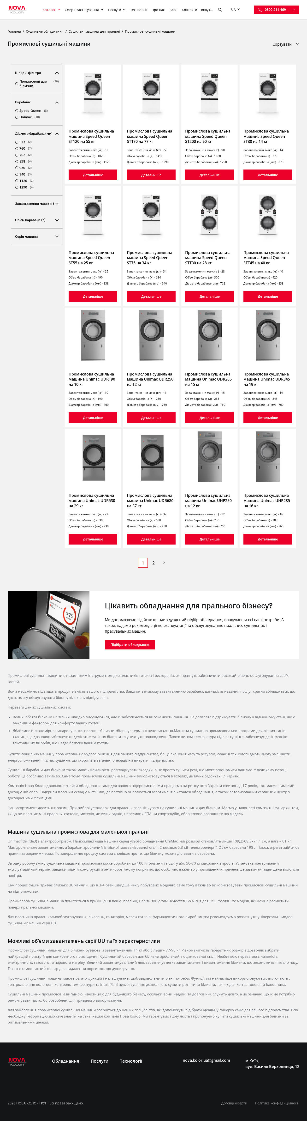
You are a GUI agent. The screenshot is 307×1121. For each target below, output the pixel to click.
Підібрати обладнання (130, 644)
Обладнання (65, 1061)
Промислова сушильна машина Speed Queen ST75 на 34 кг (149, 258)
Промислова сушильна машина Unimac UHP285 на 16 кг (266, 500)
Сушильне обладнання (45, 31)
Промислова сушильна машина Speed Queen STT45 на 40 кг (266, 258)
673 (25, 142)
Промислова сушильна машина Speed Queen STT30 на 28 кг (207, 258)
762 (25, 155)
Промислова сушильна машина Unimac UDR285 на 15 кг (208, 379)
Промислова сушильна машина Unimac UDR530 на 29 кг (92, 500)
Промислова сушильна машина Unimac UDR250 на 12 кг (150, 379)
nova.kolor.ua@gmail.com (206, 1060)
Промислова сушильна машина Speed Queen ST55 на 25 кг (91, 258)
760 (25, 148)
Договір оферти (234, 1103)
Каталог (49, 9)
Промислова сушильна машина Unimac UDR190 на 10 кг (92, 379)
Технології (138, 9)
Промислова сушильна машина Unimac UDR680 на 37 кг (150, 500)
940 (25, 174)
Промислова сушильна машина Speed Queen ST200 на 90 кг (207, 136)
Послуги (114, 9)
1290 (26, 187)
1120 (26, 181)
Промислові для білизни (39, 83)
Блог (173, 9)
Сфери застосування (82, 9)
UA (233, 9)
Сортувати (282, 44)
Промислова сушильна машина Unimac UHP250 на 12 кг (208, 500)
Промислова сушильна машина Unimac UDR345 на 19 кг (266, 379)
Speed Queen (33, 111)
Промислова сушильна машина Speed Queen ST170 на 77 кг (149, 136)
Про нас (158, 9)
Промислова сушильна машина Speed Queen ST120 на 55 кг (91, 136)
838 (25, 161)
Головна (14, 31)
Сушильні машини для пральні (94, 31)
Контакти (189, 9)
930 (25, 168)
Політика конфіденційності (277, 1103)
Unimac (29, 117)
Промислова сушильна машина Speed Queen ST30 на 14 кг (266, 136)
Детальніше (93, 175)
